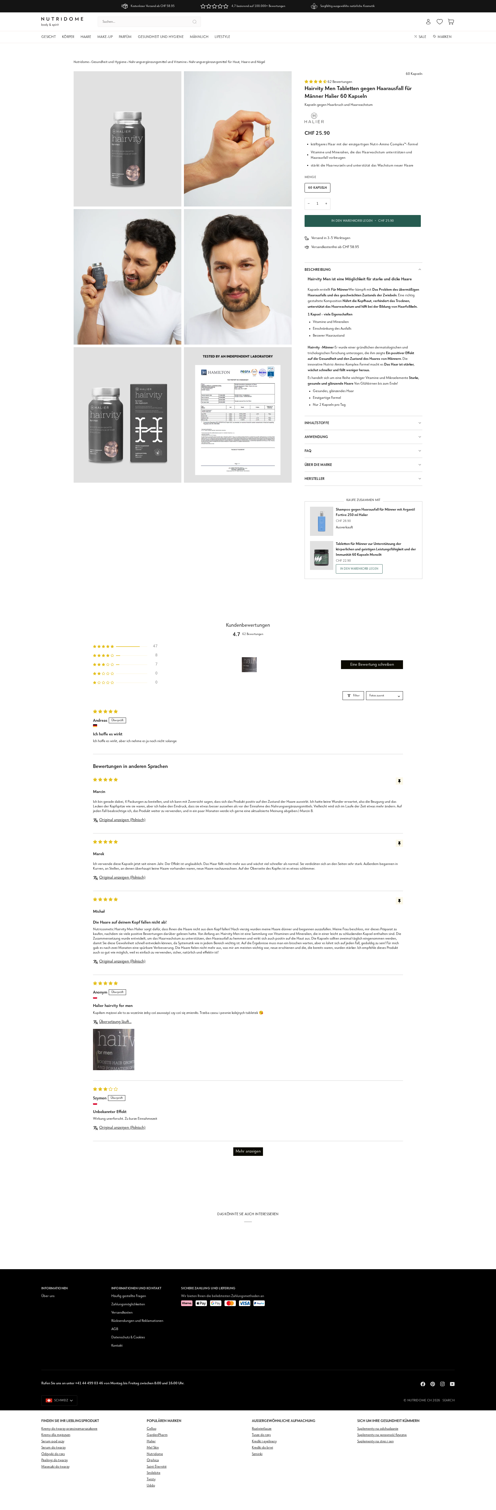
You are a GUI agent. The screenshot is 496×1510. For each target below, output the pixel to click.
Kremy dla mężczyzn (55, 1435)
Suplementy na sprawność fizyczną (382, 1435)
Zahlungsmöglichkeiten (128, 1304)
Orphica (153, 1460)
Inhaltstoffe (317, 423)
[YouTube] (452, 1384)
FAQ (308, 451)
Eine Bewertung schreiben (372, 665)
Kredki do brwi (262, 1448)
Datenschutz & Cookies (128, 1337)
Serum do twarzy (53, 1448)
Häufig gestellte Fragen (128, 1296)
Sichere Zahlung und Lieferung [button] (208, 1288)
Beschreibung (318, 269)
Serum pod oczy (52, 1441)
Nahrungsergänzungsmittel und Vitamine (158, 62)
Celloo (151, 1429)
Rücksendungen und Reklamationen (137, 1321)
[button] (50, 37)
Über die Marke (318, 465)
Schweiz (61, 1400)
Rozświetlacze (262, 1429)
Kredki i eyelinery (264, 1441)
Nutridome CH (419, 1400)
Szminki (257, 1454)
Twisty (151, 1479)
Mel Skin (153, 1448)
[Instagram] (442, 1384)
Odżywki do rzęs (53, 1454)
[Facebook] (423, 1384)
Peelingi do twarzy (54, 1460)
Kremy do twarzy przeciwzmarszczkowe (69, 1429)
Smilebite (153, 1473)
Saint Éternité (157, 1467)
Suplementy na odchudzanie (377, 1429)
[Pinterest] (432, 1384)
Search (449, 1400)
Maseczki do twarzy (55, 1467)
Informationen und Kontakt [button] (136, 1288)
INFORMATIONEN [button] (54, 1288)
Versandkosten (122, 1313)
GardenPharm (157, 1435)
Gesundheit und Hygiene (109, 62)
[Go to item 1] (249, 664)
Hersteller (315, 478)
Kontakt (117, 1346)
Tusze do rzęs (261, 1435)
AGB (114, 1329)
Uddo (151, 1486)
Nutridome (81, 62)
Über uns (48, 1296)
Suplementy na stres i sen (375, 1441)
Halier (151, 1441)
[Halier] (314, 118)
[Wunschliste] (439, 21)
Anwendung (316, 437)
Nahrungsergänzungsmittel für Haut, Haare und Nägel (227, 62)
